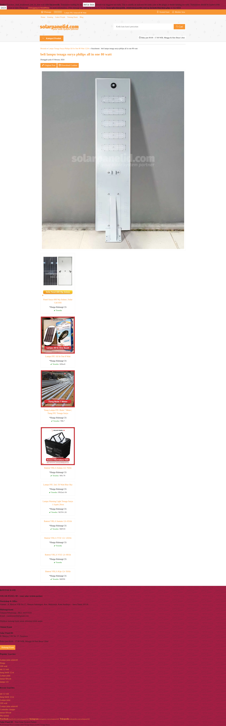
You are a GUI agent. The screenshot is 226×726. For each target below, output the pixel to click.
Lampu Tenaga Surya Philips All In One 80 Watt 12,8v (68, 48)
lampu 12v (4, 682)
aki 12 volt (4, 669)
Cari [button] (180, 26)
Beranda (43, 48)
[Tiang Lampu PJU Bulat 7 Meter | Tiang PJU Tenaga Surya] (58, 388)
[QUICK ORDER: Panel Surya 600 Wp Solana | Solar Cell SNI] (42, 295)
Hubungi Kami (7, 647)
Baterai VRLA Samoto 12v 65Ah (58, 521)
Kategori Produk (53, 38)
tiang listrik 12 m (7, 672)
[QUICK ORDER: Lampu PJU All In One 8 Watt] (42, 352)
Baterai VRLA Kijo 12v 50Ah (57, 571)
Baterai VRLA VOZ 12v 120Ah (57, 538)
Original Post (49, 65)
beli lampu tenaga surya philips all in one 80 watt (76, 54)
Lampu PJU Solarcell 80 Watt (75, 12)
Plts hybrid (4, 716)
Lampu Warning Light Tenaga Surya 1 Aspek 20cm (58, 503)
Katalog (50, 17)
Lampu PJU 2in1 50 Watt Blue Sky (57, 485)
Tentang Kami (72, 17)
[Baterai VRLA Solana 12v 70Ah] (58, 446)
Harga (2, 663)
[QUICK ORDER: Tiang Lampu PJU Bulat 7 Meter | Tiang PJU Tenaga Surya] (42, 406)
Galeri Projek (60, 17)
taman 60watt (5, 679)
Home (43, 17)
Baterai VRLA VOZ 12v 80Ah (58, 555)
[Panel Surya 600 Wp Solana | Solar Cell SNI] (58, 274)
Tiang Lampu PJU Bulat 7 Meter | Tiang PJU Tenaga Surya (58, 411)
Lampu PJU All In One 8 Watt (57, 356)
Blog (81, 17)
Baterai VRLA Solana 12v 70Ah (57, 468)
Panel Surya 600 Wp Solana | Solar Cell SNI (57, 301)
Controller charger (7, 709)
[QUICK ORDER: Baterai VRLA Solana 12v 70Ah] (42, 463)
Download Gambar (69, 65)
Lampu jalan (5, 675)
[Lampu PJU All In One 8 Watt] (58, 335)
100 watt (3, 666)
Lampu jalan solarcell (9, 660)
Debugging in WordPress (38, 8)
